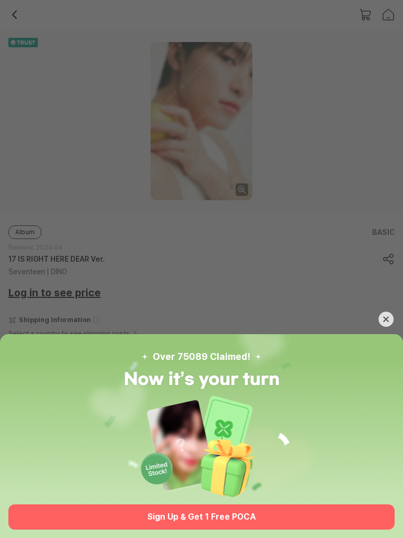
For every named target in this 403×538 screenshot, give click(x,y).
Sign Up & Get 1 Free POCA (201, 517)
